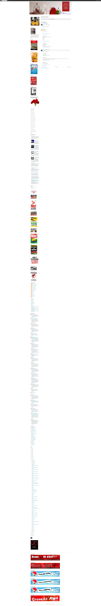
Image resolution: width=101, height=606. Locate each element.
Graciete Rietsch (44, 23)
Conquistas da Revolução (34, 337)
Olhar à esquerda (33, 392)
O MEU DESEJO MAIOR (34, 512)
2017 (32, 455)
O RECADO (33, 494)
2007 (32, 535)
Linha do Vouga (33, 435)
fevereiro (33, 530)
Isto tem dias (32, 434)
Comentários (32, 188)
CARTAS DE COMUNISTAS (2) (35, 483)
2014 (32, 458)
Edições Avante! (33, 303)
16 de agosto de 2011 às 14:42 (46, 51)
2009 (32, 533)
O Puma (32, 388)
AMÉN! (32, 487)
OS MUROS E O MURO (34, 498)
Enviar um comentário (44, 65)
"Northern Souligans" (33, 355)
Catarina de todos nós (33, 430)
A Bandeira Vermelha (33, 427)
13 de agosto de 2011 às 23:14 (46, 26)
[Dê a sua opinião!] (51, 19)
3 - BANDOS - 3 (33, 519)
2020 (32, 452)
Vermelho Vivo (32, 444)
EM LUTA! (33, 522)
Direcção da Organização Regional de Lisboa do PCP (35, 308)
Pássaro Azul (32, 384)
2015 (32, 457)
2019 (32, 453)
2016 (32, 456)
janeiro (32, 531)
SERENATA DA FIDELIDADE (35, 500)
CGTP (31, 304)
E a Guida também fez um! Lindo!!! (35, 521)
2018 (32, 454)
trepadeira (32, 419)
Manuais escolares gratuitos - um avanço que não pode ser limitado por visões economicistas (35, 414)
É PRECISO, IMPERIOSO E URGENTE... (35, 467)
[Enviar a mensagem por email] (50, 19)
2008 (32, 534)
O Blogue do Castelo (33, 373)
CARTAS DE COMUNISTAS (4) (35, 475)
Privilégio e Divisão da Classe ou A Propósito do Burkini (36, 158)
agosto (32, 464)
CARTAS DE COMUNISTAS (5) (35, 469)
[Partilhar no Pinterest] (53, 19)
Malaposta (32, 357)
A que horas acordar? (33, 358)
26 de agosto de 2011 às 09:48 (46, 55)
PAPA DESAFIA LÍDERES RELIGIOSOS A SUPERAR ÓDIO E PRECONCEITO (34, 379)
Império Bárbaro (33, 343)
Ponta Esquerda (33, 400)
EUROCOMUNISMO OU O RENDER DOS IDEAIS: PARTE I (36, 146)
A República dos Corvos (34, 314)
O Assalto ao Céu (33, 368)
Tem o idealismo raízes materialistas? (35, 344)
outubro (33, 462)
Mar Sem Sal (32, 436)
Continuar (32, 432)
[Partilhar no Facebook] (52, 19)
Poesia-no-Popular (33, 438)
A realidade (32, 334)
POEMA (32, 466)
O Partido (32, 300)
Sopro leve (32, 442)
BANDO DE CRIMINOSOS (34, 496)
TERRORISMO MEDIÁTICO (35, 473)
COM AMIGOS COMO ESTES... (35, 465)
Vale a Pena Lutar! (33, 443)
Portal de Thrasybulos (33, 439)
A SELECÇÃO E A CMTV (33, 395)
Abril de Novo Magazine (34, 318)
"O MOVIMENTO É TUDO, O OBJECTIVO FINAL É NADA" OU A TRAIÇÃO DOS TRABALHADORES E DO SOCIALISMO (35, 180)
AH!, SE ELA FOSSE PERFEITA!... (35, 508)
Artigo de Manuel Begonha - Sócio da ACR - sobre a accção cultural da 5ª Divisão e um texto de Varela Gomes (35, 338)
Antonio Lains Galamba (45, 49)
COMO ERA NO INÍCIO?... (34, 507)
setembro (33, 463)
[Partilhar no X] (52, 19)
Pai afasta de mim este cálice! (35, 482)
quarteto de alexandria (33, 404)
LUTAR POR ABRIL (34, 510)
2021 (32, 451)
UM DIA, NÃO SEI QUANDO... (35, 471)
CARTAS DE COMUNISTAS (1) (35, 485)
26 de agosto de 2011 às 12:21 (46, 60)
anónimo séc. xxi (33, 328)
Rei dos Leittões (33, 408)
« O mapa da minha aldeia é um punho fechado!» (36, 152)
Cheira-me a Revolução (33, 431)
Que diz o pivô (32, 440)
